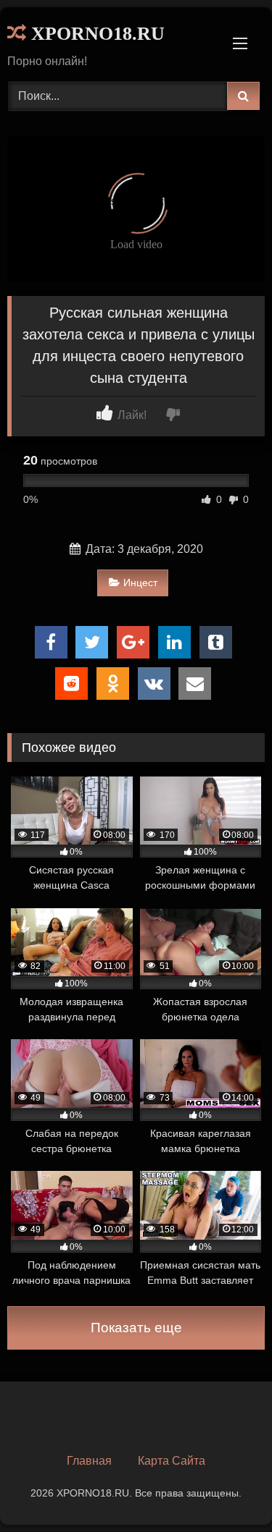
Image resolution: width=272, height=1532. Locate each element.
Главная (89, 1461)
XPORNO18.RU (95, 33)
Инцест (140, 582)
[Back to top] (227, 1489)
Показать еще (136, 1327)
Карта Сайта (171, 1461)
